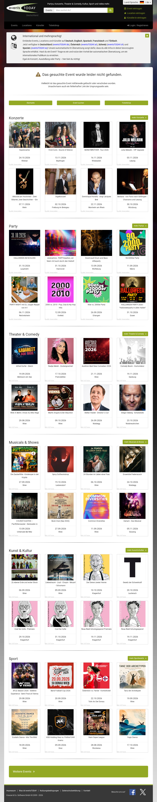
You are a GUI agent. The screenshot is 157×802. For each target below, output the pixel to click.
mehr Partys (139, 226)
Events (14, 25)
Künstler (40, 25)
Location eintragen (135, 13)
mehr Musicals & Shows (134, 442)
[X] (143, 792)
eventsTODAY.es (39, 48)
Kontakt (87, 791)
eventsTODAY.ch (115, 44)
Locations (27, 25)
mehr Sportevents (137, 658)
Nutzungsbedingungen (49, 791)
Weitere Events (23, 771)
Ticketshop (54, 25)
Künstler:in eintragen (136, 18)
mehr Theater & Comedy (134, 334)
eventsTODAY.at (89, 44)
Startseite (30, 103)
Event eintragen (134, 8)
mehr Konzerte (138, 117)
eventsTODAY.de (61, 44)
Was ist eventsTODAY (28, 791)
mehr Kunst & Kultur (136, 550)
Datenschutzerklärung (71, 791)
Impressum (11, 791)
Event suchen (78, 103)
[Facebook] (132, 792)
